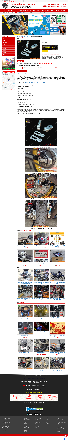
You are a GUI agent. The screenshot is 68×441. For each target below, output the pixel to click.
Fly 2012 (47, 423)
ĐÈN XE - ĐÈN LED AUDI (60, 428)
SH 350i (25, 423)
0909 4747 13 (41, 63)
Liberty (47, 418)
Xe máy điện (13, 10)
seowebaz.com (8, 435)
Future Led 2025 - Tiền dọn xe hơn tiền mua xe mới (57, 283)
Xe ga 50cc (29, 10)
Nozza (36, 423)
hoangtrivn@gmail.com (35, 405)
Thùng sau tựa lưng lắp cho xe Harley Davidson (25, 370)
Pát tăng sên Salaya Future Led (25, 73)
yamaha (8, 10)
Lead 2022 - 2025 (27, 419)
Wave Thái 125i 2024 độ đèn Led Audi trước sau (41, 299)
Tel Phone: (31, 382)
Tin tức (36, 375)
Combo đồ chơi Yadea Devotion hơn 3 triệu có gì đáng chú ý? (41, 370)
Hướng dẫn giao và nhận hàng (7, 423)
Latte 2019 (37, 419)
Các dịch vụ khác (59, 431)
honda (4, 10)
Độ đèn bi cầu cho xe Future (41, 245)
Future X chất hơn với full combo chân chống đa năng (25, 299)
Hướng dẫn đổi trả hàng (6, 422)
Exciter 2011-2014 (38, 418)
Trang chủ (18, 36)
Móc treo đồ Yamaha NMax (41, 331)
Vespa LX (47, 422)
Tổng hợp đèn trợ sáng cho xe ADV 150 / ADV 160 (41, 318)
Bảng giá (34, 10)
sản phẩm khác (50, 10)
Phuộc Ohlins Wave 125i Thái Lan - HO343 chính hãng (57, 246)
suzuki (20, 10)
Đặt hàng (46, 51)
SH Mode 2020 (26, 427)
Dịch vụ (31, 375)
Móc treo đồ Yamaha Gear (25, 335)
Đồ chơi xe (4, 430)
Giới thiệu (26, 375)
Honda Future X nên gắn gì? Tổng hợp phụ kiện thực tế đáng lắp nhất (25, 283)
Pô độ (58, 418)
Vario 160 (25, 422)
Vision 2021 (26, 426)
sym (17, 10)
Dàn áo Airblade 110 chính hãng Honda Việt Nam (57, 318)
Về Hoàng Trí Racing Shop (6, 418)
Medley (47, 419)
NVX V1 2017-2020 (38, 422)
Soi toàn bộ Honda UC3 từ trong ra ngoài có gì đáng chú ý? (57, 353)
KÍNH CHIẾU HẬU (59, 427)
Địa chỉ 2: (24, 385)
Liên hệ (41, 375)
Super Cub (25, 432)
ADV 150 (25, 430)
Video (64, 10)
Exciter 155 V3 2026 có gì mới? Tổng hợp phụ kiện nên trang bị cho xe (25, 318)
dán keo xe (43, 10)
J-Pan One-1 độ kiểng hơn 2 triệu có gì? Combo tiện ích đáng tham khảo (57, 370)
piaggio (24, 10)
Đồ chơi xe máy (5, 429)
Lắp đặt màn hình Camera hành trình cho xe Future (41, 283)
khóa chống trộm (58, 10)
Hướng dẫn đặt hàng (6, 419)
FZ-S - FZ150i (37, 427)
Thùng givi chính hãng (60, 419)
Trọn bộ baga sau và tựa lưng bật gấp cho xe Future (25, 246)
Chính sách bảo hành (6, 426)
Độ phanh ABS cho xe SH (41, 352)
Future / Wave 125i (27, 36)
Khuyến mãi (46, 375)
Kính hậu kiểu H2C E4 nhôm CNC (25, 352)
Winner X (25, 431)
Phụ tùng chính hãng (60, 424)
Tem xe (38, 10)
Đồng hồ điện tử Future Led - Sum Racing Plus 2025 (57, 263)
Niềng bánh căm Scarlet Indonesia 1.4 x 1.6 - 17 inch (34, 82)
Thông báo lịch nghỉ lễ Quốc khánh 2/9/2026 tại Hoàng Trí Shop (57, 336)
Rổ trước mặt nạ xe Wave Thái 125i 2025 (25, 263)
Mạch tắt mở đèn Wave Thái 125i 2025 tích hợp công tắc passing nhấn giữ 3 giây (41, 263)
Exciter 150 (37, 426)
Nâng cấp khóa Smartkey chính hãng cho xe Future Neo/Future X (57, 299)
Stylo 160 (25, 418)
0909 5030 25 (48, 63)
